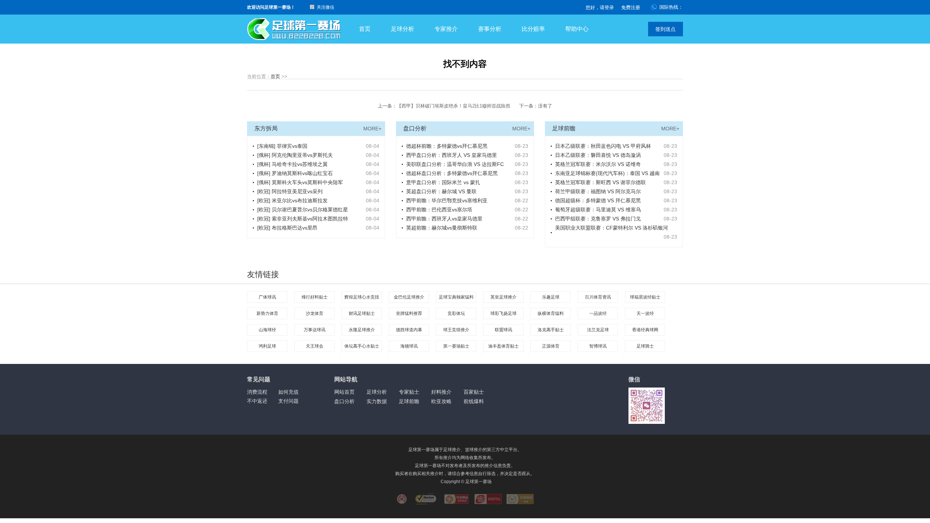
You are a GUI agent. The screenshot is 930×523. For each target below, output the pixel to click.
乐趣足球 (550, 297)
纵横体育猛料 (551, 313)
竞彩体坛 (456, 313)
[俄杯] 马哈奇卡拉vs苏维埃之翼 (292, 164)
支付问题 (288, 401)
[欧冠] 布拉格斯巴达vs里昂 (287, 228)
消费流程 (257, 392)
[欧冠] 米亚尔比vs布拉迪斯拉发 (292, 200)
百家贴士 (474, 392)
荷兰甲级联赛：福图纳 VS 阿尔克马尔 (598, 191)
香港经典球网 (645, 329)
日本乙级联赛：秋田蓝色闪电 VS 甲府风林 (603, 146)
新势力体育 (267, 313)
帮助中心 (577, 29)
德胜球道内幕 (409, 329)
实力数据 (377, 401)
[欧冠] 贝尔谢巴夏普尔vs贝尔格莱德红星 (302, 209)
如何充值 (288, 392)
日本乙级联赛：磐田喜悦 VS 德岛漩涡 (598, 155)
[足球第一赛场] (294, 29)
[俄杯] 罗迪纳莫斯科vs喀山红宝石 (295, 173)
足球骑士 (645, 346)
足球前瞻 (409, 401)
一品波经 (598, 313)
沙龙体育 (314, 313)
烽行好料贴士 (315, 297)
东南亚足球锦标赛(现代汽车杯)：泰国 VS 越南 (607, 173)
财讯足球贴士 (362, 313)
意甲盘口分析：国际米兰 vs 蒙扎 (443, 182)
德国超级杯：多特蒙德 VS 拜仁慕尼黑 (598, 200)
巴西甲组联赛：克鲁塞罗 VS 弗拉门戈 (598, 219)
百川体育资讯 (598, 297)
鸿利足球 (267, 346)
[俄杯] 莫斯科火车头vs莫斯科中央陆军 (300, 182)
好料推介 (441, 392)
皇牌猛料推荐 (409, 313)
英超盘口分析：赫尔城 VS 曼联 (441, 191)
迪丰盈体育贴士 (503, 346)
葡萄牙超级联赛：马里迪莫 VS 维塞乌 (598, 209)
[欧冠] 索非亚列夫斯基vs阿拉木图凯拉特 (302, 219)
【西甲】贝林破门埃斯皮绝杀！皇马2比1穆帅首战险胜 (453, 106)
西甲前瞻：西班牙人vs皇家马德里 (444, 219)
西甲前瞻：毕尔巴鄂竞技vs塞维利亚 (447, 200)
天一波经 (645, 313)
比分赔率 (533, 29)
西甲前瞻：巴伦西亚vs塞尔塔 (439, 209)
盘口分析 (344, 401)
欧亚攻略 (441, 401)
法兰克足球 (598, 329)
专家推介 (446, 29)
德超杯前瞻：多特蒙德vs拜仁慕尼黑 (447, 146)
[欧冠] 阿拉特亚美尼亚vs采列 (290, 191)
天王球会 (314, 346)
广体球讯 (267, 297)
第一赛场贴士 (456, 346)
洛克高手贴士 (551, 329)
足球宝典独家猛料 (456, 297)
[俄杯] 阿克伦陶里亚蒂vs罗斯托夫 (295, 155)
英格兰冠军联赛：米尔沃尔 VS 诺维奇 (598, 164)
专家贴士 (409, 392)
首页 (365, 29)
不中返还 (257, 401)
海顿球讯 (409, 346)
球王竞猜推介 (456, 329)
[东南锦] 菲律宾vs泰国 (282, 146)
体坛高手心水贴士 (361, 346)
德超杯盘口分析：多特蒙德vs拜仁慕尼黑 (452, 173)
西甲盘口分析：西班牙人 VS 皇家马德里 (451, 155)
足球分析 (402, 29)
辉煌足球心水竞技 (361, 297)
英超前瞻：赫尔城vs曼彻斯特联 (441, 228)
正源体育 (550, 346)
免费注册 (630, 7)
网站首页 (344, 392)
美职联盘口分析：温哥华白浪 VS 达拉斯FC (455, 164)
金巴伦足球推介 (409, 297)
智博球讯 (598, 346)
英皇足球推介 (503, 297)
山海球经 (267, 329)
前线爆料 (474, 401)
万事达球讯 (315, 329)
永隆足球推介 (362, 329)
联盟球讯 (503, 329)
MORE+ (372, 128)
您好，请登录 (600, 7)
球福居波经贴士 (645, 297)
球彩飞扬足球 (503, 313)
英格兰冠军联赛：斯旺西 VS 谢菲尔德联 (600, 182)
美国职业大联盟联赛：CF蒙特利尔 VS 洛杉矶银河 (611, 228)
